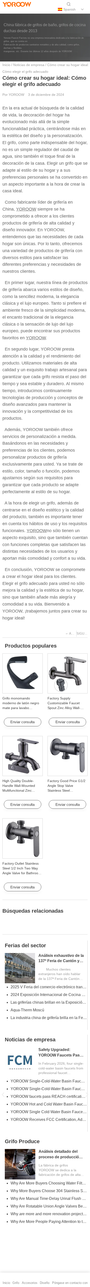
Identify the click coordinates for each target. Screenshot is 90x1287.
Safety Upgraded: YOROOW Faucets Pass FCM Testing (60, 1055)
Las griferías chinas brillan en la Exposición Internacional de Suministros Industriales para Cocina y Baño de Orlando (49, 1002)
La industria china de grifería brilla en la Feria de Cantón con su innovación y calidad (49, 1018)
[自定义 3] (30, 9)
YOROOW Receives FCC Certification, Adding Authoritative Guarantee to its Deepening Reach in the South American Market (49, 1119)
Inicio (6, 65)
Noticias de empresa (28, 65)
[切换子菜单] (82, 9)
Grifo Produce (22, 1141)
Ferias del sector (25, 945)
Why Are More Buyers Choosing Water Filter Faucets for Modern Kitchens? (49, 1183)
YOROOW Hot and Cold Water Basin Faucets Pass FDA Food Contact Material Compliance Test (49, 1104)
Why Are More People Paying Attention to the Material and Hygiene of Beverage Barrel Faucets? (49, 1222)
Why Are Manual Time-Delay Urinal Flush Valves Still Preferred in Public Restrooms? (49, 1198)
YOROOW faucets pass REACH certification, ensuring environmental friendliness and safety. (49, 1096)
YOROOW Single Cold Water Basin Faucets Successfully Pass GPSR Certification (49, 1112)
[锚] (14, 9)
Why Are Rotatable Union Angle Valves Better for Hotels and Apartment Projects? (49, 1206)
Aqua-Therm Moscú (27, 1010)
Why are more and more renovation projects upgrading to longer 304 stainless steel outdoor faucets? (49, 1214)
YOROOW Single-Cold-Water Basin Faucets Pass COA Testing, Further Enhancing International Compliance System (49, 1089)
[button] (3, 1095)
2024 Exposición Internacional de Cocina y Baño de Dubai (49, 995)
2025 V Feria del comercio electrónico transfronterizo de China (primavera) (49, 987)
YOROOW (26, 209)
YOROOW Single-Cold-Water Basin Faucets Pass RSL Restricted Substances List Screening (49, 1081)
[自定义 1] (6, 9)
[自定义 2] (22, 9)
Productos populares (31, 646)
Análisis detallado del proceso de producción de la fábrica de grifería (60, 1156)
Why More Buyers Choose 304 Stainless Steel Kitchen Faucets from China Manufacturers (49, 1191)
